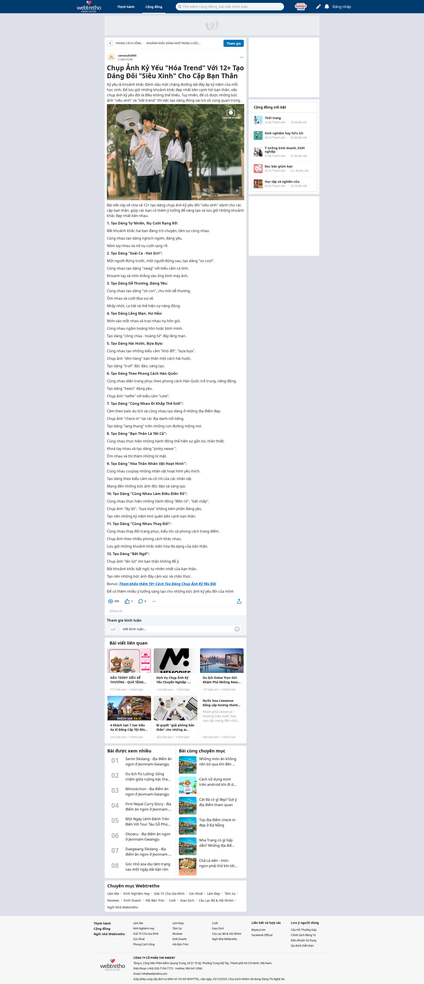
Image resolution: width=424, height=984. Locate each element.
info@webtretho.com (154, 974)
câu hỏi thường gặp (303, 930)
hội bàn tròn (155, 900)
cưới (172, 900)
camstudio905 (127, 55)
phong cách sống (144, 944)
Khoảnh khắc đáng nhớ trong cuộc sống (172, 43)
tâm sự (230, 893)
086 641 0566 (194, 968)
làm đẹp (213, 893)
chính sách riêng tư (303, 935)
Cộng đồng (154, 7)
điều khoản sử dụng (303, 940)
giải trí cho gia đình (169, 893)
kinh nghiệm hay (136, 893)
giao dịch (187, 900)
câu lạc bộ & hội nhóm (216, 900)
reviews (113, 900)
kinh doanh (132, 900)
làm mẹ (113, 893)
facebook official (262, 935)
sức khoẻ (196, 893)
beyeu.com (258, 930)
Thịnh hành (125, 7)
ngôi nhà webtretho (122, 907)
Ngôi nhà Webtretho (109, 934)
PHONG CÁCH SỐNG (128, 43)
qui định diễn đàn (302, 946)
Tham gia (234, 43)
